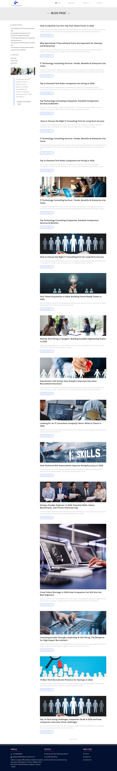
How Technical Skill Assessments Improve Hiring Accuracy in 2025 (71, 465)
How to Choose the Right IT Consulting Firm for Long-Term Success (72, 121)
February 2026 (14, 60)
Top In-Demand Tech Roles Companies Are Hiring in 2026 (67, 83)
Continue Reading (46, 35)
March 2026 (13, 58)
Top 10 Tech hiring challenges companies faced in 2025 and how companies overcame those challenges (70, 720)
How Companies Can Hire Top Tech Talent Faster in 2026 (67, 25)
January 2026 (14, 63)
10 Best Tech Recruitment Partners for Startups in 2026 (66, 679)
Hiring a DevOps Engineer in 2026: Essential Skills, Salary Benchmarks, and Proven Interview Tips (67, 506)
